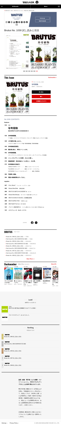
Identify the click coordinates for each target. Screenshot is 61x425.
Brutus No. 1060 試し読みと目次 (17, 236)
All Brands (15, 6)
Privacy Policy (14, 423)
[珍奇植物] (17, 97)
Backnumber (52, 77)
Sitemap (4, 423)
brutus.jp (42, 18)
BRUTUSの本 (42, 21)
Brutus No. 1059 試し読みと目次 (18, 241)
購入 (41, 96)
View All (53, 264)
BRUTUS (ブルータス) (18, 10)
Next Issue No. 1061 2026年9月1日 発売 (19, 239)
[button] (24, 71)
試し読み (41, 92)
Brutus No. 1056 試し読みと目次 (18, 255)
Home (11, 10)
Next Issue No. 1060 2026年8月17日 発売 (21, 243)
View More (30, 259)
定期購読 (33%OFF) (41, 101)
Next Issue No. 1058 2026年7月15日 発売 (21, 253)
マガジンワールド (30, 2)
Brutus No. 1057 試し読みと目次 (18, 250)
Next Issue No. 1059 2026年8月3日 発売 (20, 248)
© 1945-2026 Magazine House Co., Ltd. (46, 423)
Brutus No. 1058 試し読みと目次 (18, 246)
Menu (45, 6)
